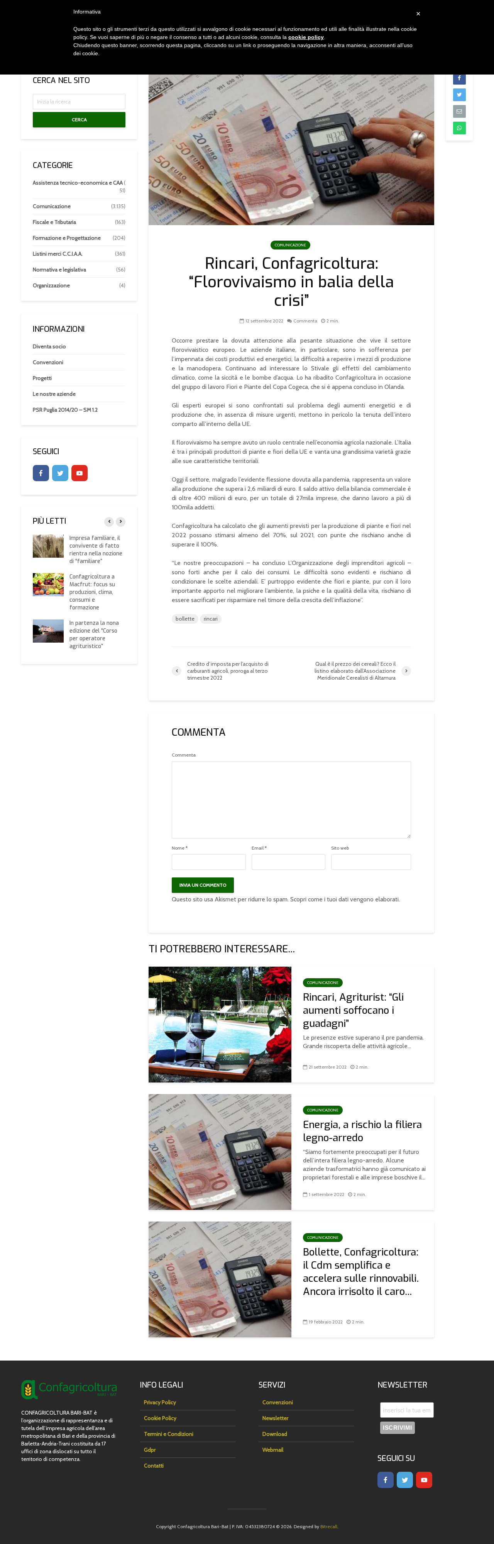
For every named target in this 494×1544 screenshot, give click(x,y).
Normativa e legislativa (59, 269)
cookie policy (306, 37)
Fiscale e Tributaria (54, 222)
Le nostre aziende (54, 393)
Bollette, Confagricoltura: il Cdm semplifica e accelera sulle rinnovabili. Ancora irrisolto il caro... (361, 1272)
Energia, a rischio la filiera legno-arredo (362, 1131)
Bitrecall (328, 1526)
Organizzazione (51, 285)
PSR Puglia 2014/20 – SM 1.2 (65, 409)
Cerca (79, 119)
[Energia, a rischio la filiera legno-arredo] (220, 1151)
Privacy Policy (160, 1402)
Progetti (42, 378)
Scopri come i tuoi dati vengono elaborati (344, 899)
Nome (180, 848)
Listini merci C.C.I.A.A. (58, 253)
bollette (185, 618)
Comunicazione (290, 245)
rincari (211, 618)
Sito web (340, 848)
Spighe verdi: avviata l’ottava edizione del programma (96, 638)
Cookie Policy (160, 1418)
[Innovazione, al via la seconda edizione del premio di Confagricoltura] (48, 546)
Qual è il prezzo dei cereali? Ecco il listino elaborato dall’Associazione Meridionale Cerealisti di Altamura (96, 596)
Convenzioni (48, 362)
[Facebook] (41, 473)
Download (274, 1433)
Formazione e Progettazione (67, 237)
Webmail (272, 1449)
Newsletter (275, 1418)
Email (259, 848)
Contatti (154, 1465)
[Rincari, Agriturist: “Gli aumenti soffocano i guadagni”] (220, 1024)
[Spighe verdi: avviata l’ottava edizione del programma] (48, 638)
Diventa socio (49, 346)
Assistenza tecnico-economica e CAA (78, 182)
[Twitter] (60, 473)
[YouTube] (79, 473)
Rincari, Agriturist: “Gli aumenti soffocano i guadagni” (353, 1010)
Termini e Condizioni (168, 1433)
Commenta (305, 321)
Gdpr (150, 1449)
